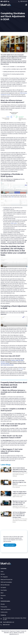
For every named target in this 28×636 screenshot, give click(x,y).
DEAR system (14, 223)
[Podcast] (6, 1)
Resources (3, 595)
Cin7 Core (21, 369)
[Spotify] (5, 1)
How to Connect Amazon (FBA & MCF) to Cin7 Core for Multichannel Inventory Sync (20, 469)
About (2, 592)
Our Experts (3, 587)
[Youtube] (1, 1)
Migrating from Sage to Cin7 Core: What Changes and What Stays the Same (20, 503)
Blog (2, 598)
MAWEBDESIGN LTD (14, 634)
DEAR (12, 196)
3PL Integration (4, 576)
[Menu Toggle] (26, 5)
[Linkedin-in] (3, 1)
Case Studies (4, 590)
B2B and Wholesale (5, 584)
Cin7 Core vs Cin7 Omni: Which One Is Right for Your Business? (19, 482)
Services (3, 574)
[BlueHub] (8, 1)
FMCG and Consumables (6, 582)
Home (2, 571)
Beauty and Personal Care (6, 579)
